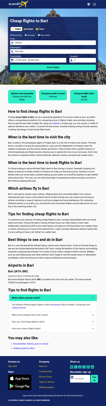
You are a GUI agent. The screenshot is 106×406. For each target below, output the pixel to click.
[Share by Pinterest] (88, 368)
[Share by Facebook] (79, 368)
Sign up (94, 378)
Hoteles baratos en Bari (23, 348)
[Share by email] (71, 368)
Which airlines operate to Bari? (26, 298)
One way (30, 35)
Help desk (12, 366)
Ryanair (57, 304)
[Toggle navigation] (94, 4)
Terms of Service (46, 382)
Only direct (45, 35)
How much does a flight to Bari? (26, 328)
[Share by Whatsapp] (75, 368)
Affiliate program (46, 387)
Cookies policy (45, 371)
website (55, 123)
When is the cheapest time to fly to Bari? (30, 315)
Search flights (53, 67)
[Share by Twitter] (84, 368)
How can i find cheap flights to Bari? (28, 322)
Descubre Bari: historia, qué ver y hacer (30, 344)
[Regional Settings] (89, 4)
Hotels (30, 29)
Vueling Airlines (19, 308)
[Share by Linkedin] (92, 368)
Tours (41, 29)
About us (43, 366)
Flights (18, 29)
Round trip (17, 35)
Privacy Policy (45, 377)
